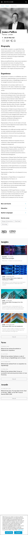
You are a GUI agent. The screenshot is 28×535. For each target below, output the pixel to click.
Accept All (18, 532)
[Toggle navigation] (2, 2)
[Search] (26, 2)
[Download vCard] (7, 41)
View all (14, 337)
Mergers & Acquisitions (7, 221)
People (7, 6)
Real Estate (17, 221)
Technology (4, 224)
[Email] (3, 41)
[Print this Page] (15, 41)
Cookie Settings (9, 532)
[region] (14, 525)
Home (2, 6)
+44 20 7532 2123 (9, 38)
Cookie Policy (20, 529)
